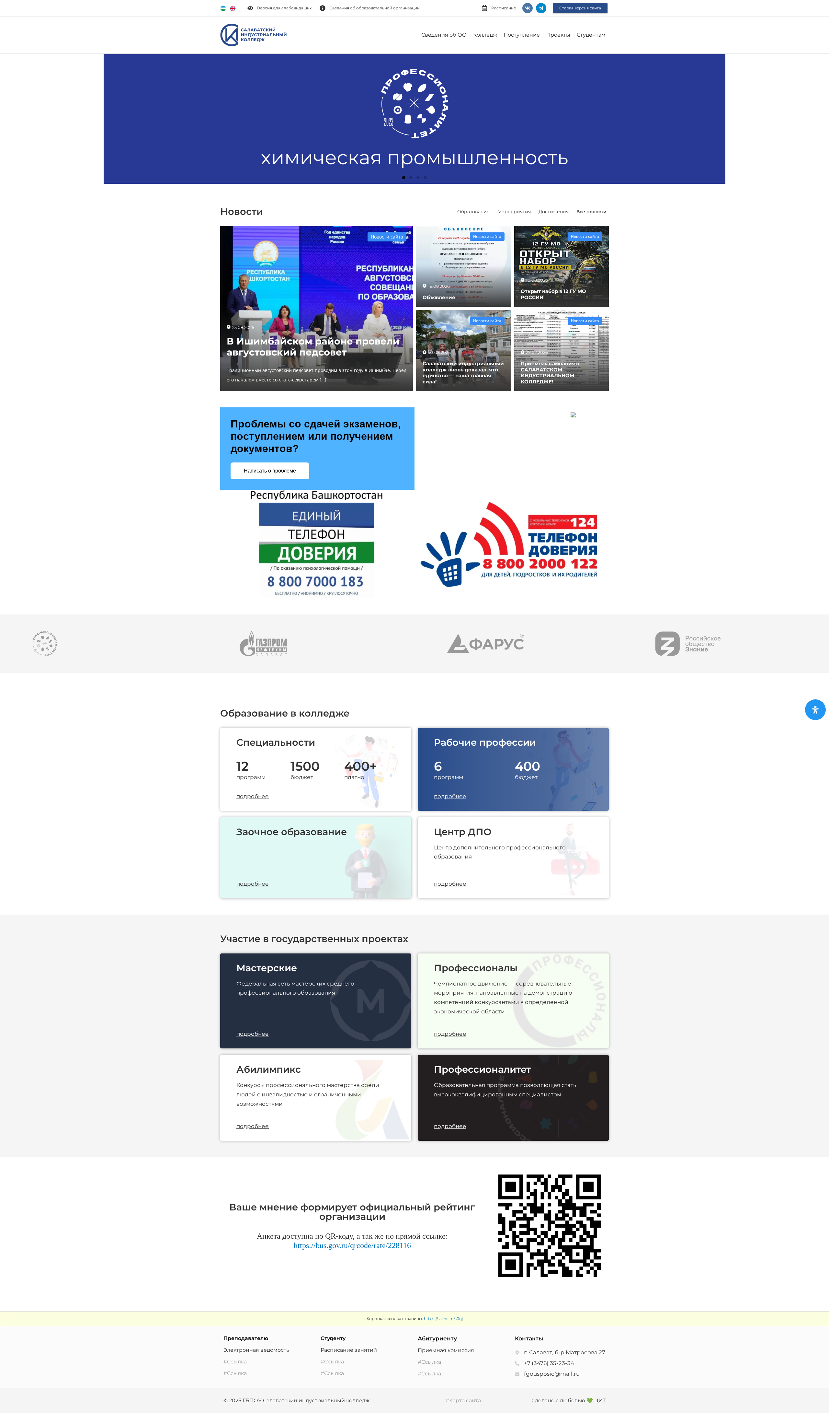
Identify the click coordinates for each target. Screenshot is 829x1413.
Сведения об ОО (444, 35)
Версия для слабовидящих (284, 8)
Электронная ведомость (256, 1350)
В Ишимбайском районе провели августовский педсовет (313, 346)
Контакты (529, 1338)
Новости (241, 211)
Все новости (591, 212)
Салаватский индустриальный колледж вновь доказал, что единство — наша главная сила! (463, 372)
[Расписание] (484, 8)
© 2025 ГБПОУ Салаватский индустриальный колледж (296, 1400)
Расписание (503, 8)
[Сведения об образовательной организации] (322, 8)
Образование (473, 212)
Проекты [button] (558, 35)
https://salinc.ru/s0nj (443, 1318)
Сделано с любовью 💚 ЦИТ (568, 1400)
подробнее (252, 796)
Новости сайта (387, 237)
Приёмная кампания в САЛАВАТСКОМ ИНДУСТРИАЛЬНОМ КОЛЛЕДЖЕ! (550, 372)
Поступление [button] (522, 35)
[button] (13, 119)
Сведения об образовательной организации (374, 8)
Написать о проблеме (270, 470)
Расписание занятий (349, 1350)
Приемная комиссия (446, 1350)
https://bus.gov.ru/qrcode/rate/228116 (352, 1245)
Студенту (333, 1338)
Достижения (554, 212)
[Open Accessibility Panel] (815, 709)
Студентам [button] (591, 35)
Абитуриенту (437, 1338)
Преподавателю (245, 1338)
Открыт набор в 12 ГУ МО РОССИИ (553, 294)
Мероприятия (514, 212)
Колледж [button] (485, 35)
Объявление (439, 297)
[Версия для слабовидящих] (250, 8)
